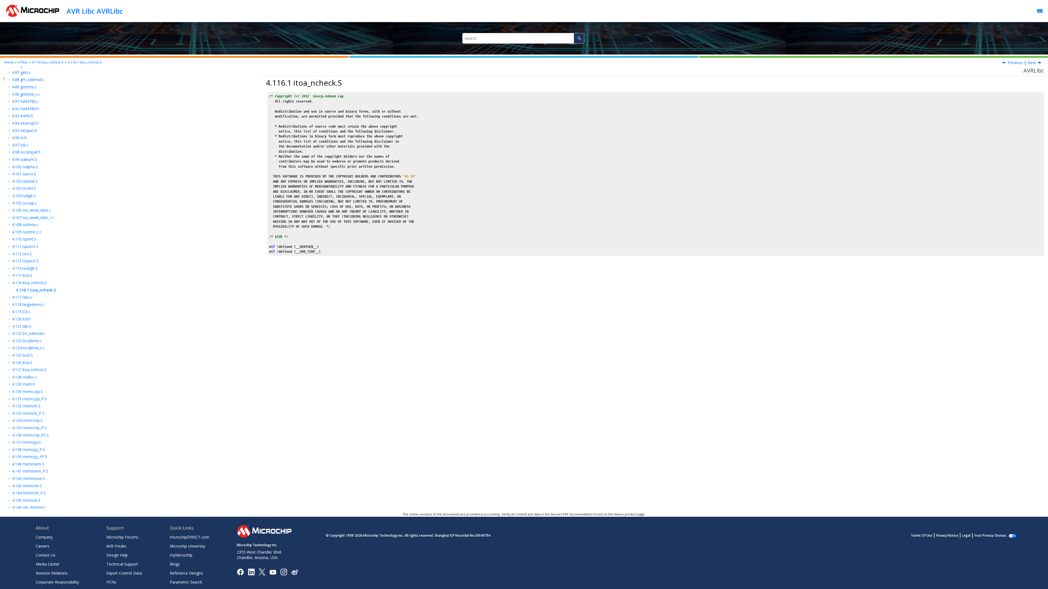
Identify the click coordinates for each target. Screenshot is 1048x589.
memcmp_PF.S (30, 435)
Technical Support (122, 564)
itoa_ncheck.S (48, 62)
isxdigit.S (25, 268)
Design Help (117, 555)
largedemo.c (28, 304)
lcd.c (21, 311)
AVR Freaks (116, 546)
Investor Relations (52, 573)
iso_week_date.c (31, 210)
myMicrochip (181, 555)
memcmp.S (27, 420)
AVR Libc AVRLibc (95, 11)
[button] (10, 72)
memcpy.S (26, 442)
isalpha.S (25, 166)
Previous (1015, 62)
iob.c (20, 145)
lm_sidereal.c (28, 333)
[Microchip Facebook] (240, 571)
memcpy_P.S (28, 449)
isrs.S (22, 253)
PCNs (111, 582)
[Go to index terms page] (1038, 12)
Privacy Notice (947, 535)
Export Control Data (124, 573)
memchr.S (26, 405)
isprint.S (24, 239)
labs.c (22, 297)
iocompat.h (26, 152)
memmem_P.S (30, 471)
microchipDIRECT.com (189, 537)
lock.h (22, 355)
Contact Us (45, 555)
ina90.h (22, 115)
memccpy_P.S (29, 398)
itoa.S (22, 275)
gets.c (21, 72)
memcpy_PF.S (29, 456)
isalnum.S (24, 159)
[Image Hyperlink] (272, 572)
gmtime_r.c (26, 94)
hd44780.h (25, 108)
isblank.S (25, 181)
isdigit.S (24, 195)
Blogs (175, 564)
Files (23, 62)
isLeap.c (24, 203)
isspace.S (25, 260)
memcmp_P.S (29, 427)
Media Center (47, 564)
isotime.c (25, 224)
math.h (23, 384)
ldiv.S (21, 326)
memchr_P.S (28, 413)
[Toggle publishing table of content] (4, 78)
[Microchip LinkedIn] (251, 571)
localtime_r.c (28, 347)
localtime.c (26, 340)
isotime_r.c (26, 232)
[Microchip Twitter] (262, 571)
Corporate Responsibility (57, 582)
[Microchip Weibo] (294, 572)
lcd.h (21, 318)
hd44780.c (25, 101)
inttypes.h (24, 130)
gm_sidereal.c (28, 79)
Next (1031, 62)
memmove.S (28, 478)
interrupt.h (25, 123)
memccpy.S (27, 391)
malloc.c (24, 377)
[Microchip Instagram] (283, 571)
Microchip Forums (122, 537)
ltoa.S (22, 362)
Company (44, 537)
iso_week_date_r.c (33, 217)
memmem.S (28, 464)
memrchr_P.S (29, 492)
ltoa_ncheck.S (29, 369)
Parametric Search (186, 582)
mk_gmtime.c (29, 507)
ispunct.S (25, 246)
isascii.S (24, 173)
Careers (42, 546)
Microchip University (187, 546)
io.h (19, 137)
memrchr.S (27, 485)
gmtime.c (24, 86)
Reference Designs (186, 573)
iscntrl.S (24, 188)
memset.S (26, 500)
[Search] (579, 38)
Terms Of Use (921, 535)
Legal (966, 535)
